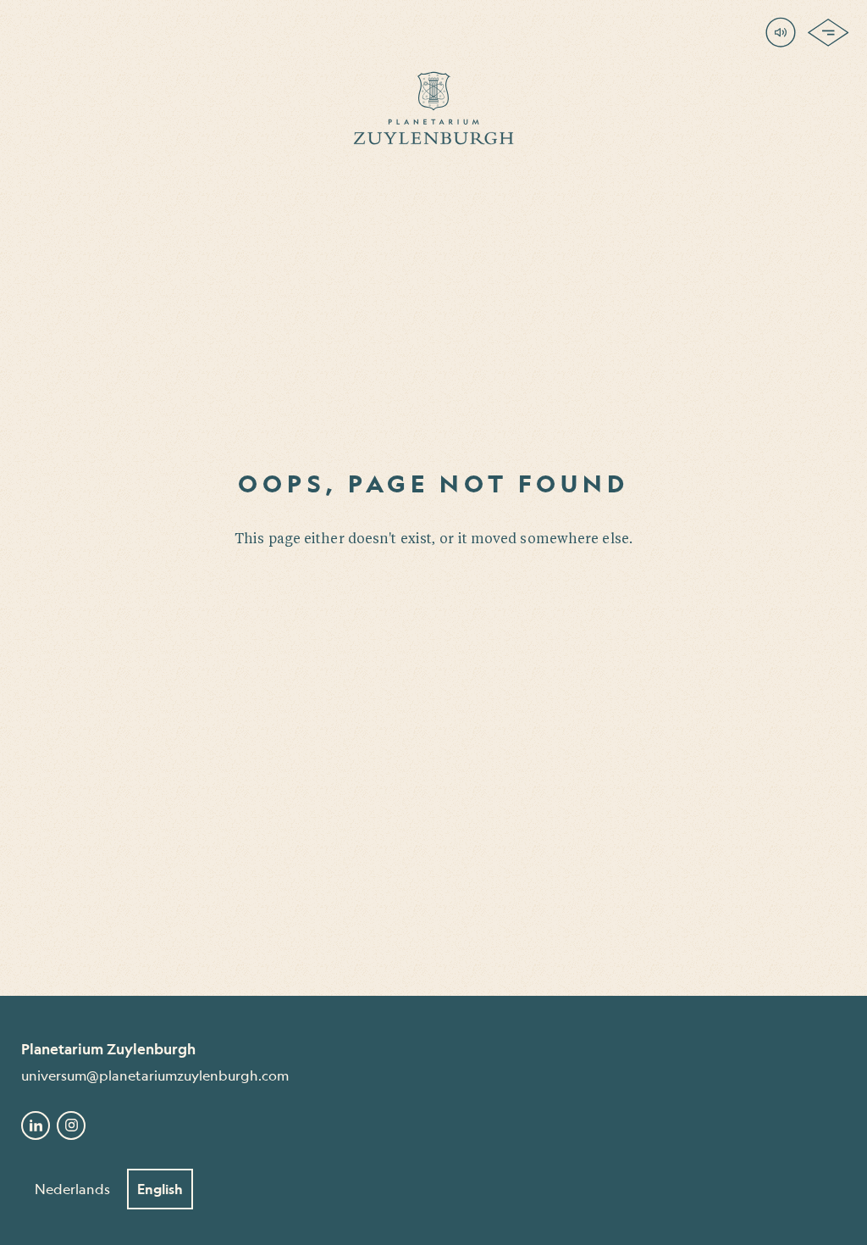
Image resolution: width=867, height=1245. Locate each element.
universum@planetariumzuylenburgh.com (155, 1075)
